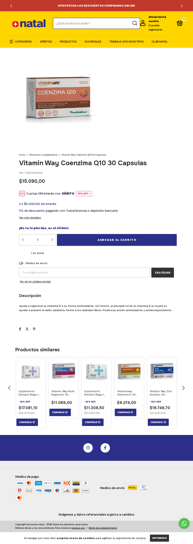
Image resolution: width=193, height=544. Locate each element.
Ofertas (46, 41)
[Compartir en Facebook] (20, 329)
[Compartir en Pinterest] (34, 329)
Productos (68, 41)
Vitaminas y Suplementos (43, 155)
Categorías (23, 41)
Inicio (22, 155)
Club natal (160, 41)
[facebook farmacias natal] (105, 448)
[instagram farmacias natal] (88, 448)
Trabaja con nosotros (126, 41)
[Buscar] (134, 23)
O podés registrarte (155, 27)
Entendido (159, 538)
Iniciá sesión (157, 19)
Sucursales (92, 41)
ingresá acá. (78, 528)
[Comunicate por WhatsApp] (184, 523)
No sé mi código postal (35, 281)
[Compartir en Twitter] (27, 329)
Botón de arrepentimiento (103, 528)
